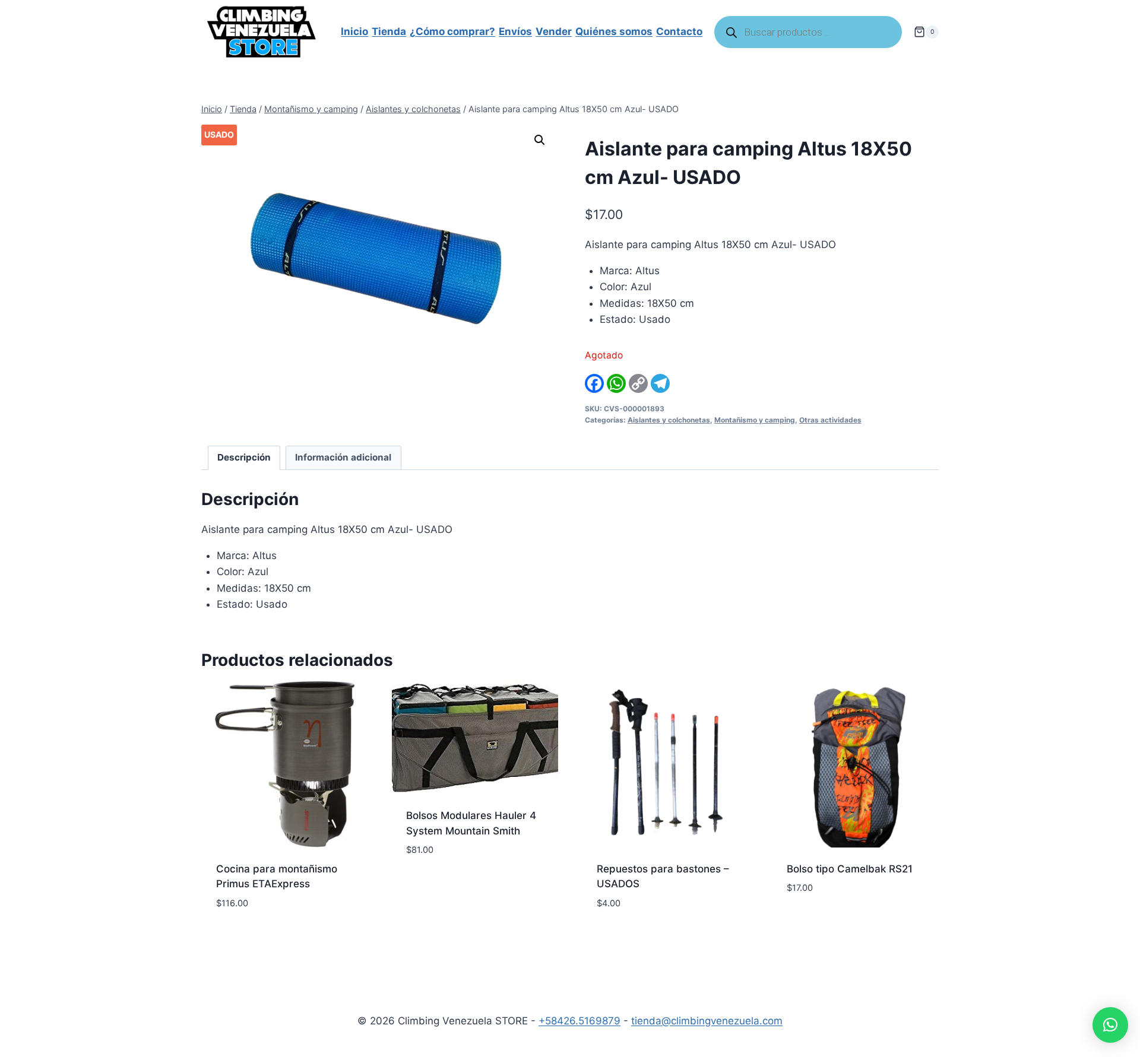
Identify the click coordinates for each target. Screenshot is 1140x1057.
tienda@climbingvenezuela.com (707, 1021)
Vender (554, 31)
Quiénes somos (614, 31)
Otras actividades (830, 419)
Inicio (354, 31)
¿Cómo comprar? (452, 31)
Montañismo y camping (754, 419)
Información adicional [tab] (343, 457)
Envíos (515, 31)
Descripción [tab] (244, 457)
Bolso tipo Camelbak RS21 (850, 869)
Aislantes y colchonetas (669, 419)
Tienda (389, 31)
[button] (539, 140)
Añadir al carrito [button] (451, 885)
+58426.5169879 (579, 1021)
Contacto (679, 31)
